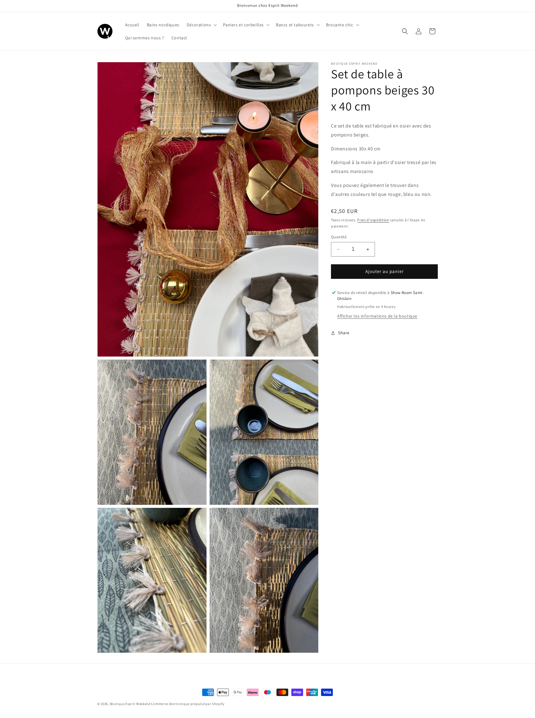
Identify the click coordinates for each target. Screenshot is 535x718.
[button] (201, 24)
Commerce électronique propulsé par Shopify (187, 704)
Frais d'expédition (373, 220)
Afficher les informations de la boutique (377, 316)
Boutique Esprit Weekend (130, 704)
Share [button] (344, 332)
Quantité (338, 237)
